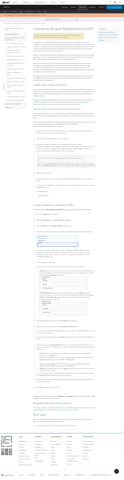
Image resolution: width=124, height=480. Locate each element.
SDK (45, 11)
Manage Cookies (80, 475)
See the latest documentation (59, 37)
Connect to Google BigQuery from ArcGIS (16, 92)
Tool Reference (29, 11)
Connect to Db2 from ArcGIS (14, 59)
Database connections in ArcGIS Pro (16, 47)
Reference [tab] (9, 107)
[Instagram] (6, 453)
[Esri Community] (2, 453)
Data (9, 23)
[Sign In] (120, 2)
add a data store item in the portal (67, 410)
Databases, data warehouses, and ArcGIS (13, 29)
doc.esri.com (43, 15)
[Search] (110, 2)
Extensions (92, 7)
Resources (82, 7)
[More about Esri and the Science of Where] (6, 441)
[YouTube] (10, 453)
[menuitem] (25, 441)
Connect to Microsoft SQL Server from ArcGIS (15, 64)
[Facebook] (2, 450)
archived (57, 35)
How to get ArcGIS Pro (114, 7)
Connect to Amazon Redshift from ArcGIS (16, 86)
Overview (64, 7)
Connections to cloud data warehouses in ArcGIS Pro (14, 51)
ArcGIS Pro (6, 7)
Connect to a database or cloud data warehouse (32, 23)
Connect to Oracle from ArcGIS (15, 69)
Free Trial (102, 7)
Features (73, 7)
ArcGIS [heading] (21, 436)
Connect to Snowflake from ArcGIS (16, 96)
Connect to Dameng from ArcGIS (16, 56)
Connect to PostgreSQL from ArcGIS (14, 73)
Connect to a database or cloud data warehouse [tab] (14, 39)
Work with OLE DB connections (15, 100)
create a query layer (56, 425)
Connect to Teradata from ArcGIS (15, 82)
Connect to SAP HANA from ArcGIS (16, 78)
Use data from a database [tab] (13, 104)
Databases (15, 23)
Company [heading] (69, 436)
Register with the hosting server (108, 37)
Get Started (13, 11)
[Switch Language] (115, 2)
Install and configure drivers (107, 32)
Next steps (102, 40)
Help (20, 11)
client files (85, 42)
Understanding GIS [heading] (56, 436)
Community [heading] (38, 436)
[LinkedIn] (10, 450)
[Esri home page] (6, 2)
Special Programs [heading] (88, 436)
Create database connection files (108, 35)
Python (39, 11)
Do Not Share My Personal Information (100, 475)
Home (5, 11)
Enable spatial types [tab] (12, 34)
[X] (6, 450)
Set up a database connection (15, 43)
